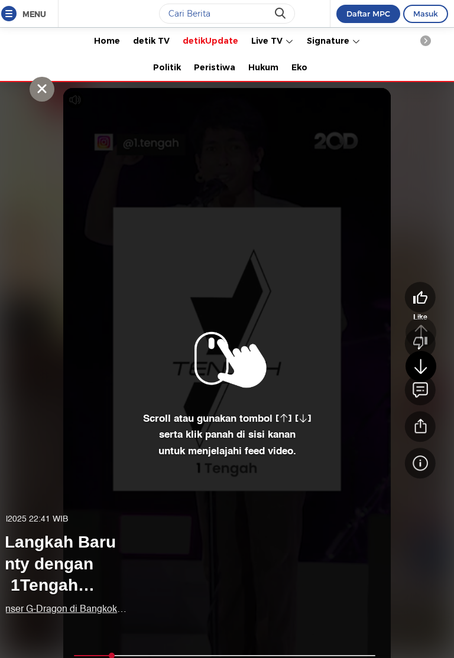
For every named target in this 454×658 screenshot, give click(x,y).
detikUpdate (210, 40)
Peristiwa (214, 67)
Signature (329, 40)
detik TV (151, 40)
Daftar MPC (368, 13)
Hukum (263, 67)
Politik (167, 67)
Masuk (425, 13)
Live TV (268, 40)
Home (107, 40)
